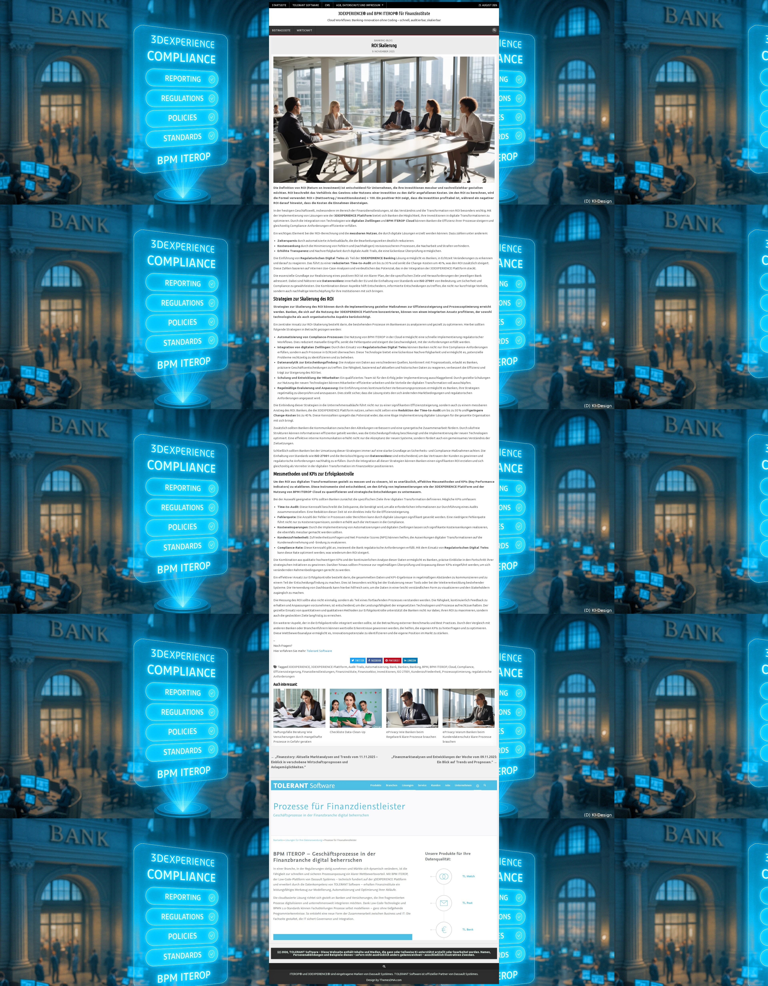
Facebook (376, 660)
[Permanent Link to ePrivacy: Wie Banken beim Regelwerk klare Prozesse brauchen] (412, 708)
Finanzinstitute (346, 671)
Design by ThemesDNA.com (384, 980)
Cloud (452, 667)
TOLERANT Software (305, 5)
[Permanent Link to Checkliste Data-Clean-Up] (356, 708)
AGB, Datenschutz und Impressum (358, 5)
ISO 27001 (403, 671)
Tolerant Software (319, 651)
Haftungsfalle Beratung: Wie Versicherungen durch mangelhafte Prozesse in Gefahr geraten (297, 736)
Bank (393, 667)
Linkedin (411, 660)
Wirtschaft (304, 30)
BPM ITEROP (438, 667)
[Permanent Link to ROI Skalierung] (384, 120)
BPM (425, 667)
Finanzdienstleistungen (318, 671)
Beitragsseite (281, 30)
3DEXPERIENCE (299, 667)
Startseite (279, 5)
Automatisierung (376, 667)
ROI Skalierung (384, 45)
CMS (327, 5)
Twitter (359, 660)
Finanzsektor (367, 671)
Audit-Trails (356, 667)
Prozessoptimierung (456, 671)
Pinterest (394, 660)
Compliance (465, 667)
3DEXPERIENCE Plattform (329, 667)
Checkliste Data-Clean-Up (347, 732)
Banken (403, 667)
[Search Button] (494, 30)
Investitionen (386, 671)
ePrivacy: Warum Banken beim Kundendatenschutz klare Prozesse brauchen (467, 736)
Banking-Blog (383, 40)
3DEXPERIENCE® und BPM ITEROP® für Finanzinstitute (384, 13)
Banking (415, 667)
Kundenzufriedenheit (426, 671)
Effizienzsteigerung (287, 671)
